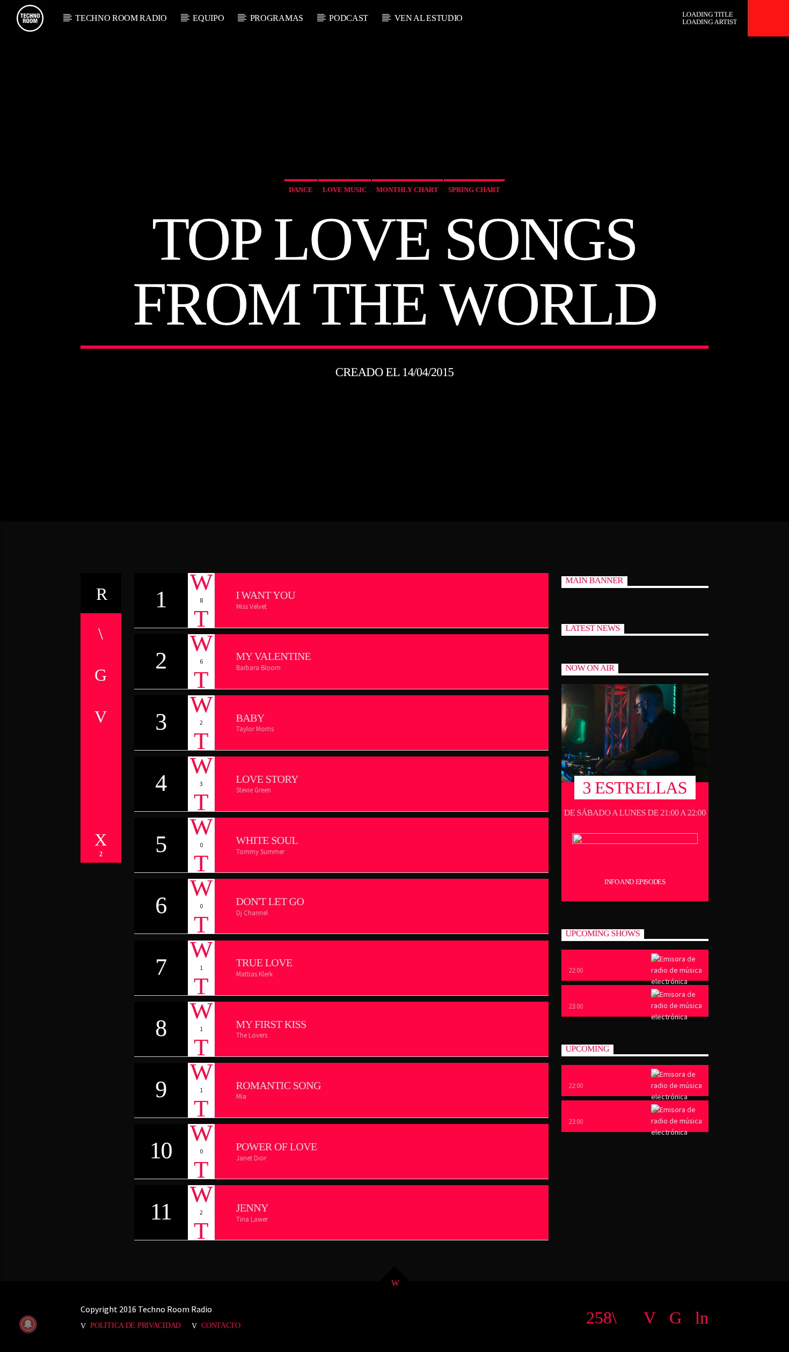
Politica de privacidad (135, 1325)
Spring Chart (474, 190)
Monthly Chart (407, 190)
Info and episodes (634, 882)
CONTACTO (220, 1325)
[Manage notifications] (27, 1324)
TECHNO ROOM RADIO (121, 18)
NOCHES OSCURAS (605, 959)
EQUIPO (208, 18)
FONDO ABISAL (598, 995)
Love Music (345, 190)
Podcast (348, 18)
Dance (301, 190)
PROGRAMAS (276, 18)
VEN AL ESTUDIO (428, 18)
